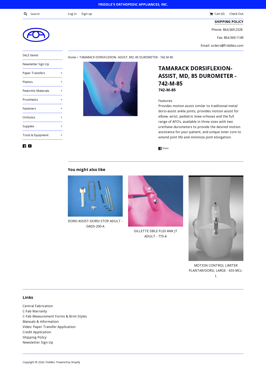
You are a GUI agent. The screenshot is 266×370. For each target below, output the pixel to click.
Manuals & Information (41, 321)
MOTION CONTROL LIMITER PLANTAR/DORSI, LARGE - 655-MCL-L (216, 270)
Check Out (236, 14)
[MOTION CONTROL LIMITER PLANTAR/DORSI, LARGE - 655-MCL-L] (216, 218)
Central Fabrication (38, 306)
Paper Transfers (42, 73)
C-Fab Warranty (35, 311)
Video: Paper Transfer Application (49, 327)
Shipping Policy (35, 337)
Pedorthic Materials (42, 91)
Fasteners (42, 108)
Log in (72, 14)
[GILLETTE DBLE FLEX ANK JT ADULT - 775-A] (155, 201)
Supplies (42, 126)
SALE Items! (30, 55)
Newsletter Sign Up (36, 64)
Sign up (86, 14)
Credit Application (37, 332)
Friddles (50, 362)
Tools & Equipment (42, 135)
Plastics (42, 82)
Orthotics (42, 117)
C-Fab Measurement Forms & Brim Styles (55, 316)
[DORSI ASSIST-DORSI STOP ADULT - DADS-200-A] (95, 196)
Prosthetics (42, 100)
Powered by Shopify (68, 362)
